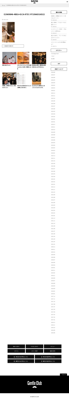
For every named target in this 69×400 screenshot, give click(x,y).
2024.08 (53, 135)
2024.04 (53, 145)
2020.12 (53, 247)
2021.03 (53, 241)
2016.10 (53, 327)
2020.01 (53, 267)
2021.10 (53, 223)
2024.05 (53, 142)
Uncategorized (55, 53)
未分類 (52, 59)
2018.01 (53, 293)
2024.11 (53, 127)
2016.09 (53, 330)
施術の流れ (52, 351)
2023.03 (53, 179)
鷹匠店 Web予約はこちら (21, 361)
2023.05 (53, 174)
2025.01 (53, 122)
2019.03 (53, 273)
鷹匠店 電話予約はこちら (49, 361)
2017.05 (53, 309)
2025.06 (53, 109)
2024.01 (53, 153)
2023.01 (53, 184)
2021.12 (53, 218)
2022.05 (53, 205)
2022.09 (53, 194)
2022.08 (53, 197)
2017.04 (53, 312)
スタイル (16, 351)
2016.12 (53, 322)
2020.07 (53, 260)
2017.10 (53, 301)
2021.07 (53, 231)
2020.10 (53, 252)
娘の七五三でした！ (6, 65)
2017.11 (53, 299)
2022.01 (53, 215)
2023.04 (53, 176)
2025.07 (53, 106)
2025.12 (53, 93)
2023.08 (53, 166)
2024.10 (53, 129)
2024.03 (53, 148)
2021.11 (53, 221)
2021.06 (53, 234)
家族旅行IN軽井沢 (8, 46)
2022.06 (53, 202)
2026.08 (53, 72)
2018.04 (53, 288)
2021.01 (53, 244)
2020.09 (53, 254)
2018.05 (53, 286)
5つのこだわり (34, 346)
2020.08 (53, 257)
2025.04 (53, 114)
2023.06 (53, 171)
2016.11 (53, 325)
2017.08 (53, 304)
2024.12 (53, 124)
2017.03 (53, 314)
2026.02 (53, 88)
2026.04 (53, 82)
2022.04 (53, 207)
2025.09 (53, 101)
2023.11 (53, 158)
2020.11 (53, 249)
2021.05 (53, 236)
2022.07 (53, 200)
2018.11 (53, 275)
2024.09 (53, 132)
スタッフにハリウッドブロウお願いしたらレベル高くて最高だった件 (24, 66)
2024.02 (53, 150)
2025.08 (53, 103)
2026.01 (53, 90)
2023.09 (53, 163)
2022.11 (53, 189)
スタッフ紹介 (34, 351)
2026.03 (53, 85)
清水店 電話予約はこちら (49, 357)
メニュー (53, 346)
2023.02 (53, 181)
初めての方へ (16, 346)
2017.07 (53, 306)
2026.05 (53, 80)
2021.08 (53, 228)
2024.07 (53, 137)
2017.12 (53, 296)
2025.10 (53, 98)
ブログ (52, 56)
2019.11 (53, 270)
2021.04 (53, 239)
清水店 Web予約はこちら (21, 357)
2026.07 (53, 75)
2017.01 (53, 320)
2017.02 (53, 317)
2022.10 (53, 192)
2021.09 (53, 226)
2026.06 (53, 77)
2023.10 (53, 161)
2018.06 (53, 283)
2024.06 (53, 140)
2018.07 (53, 280)
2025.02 (53, 119)
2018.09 (53, 278)
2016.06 (53, 333)
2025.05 (53, 111)
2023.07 (53, 168)
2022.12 (53, 187)
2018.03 (53, 291)
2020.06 (53, 262)
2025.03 (53, 116)
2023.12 (53, 155)
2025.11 (53, 96)
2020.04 (53, 265)
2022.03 (53, 210)
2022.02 (53, 213)
